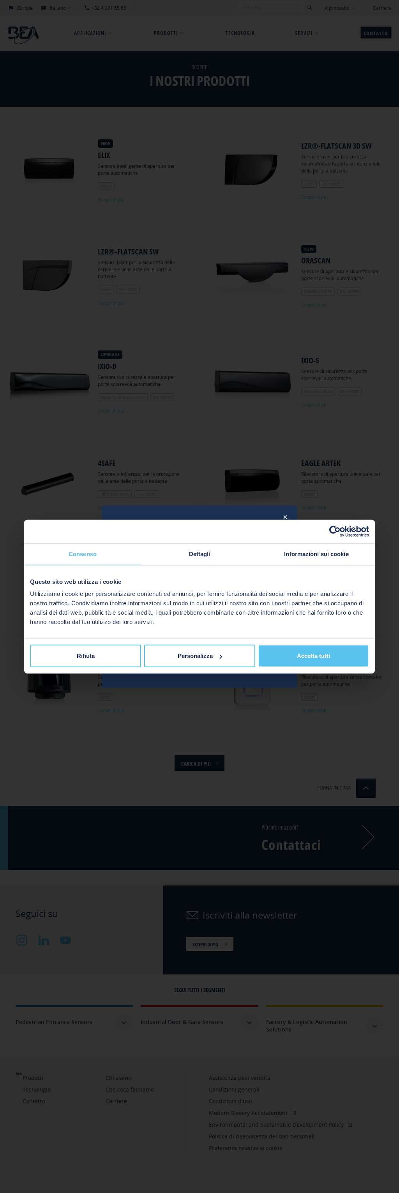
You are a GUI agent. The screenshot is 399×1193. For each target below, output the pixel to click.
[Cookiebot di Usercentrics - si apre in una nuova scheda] (335, 531)
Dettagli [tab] (199, 553)
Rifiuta (86, 656)
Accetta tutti (313, 656)
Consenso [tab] (83, 553)
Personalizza (195, 656)
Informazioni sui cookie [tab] (316, 553)
